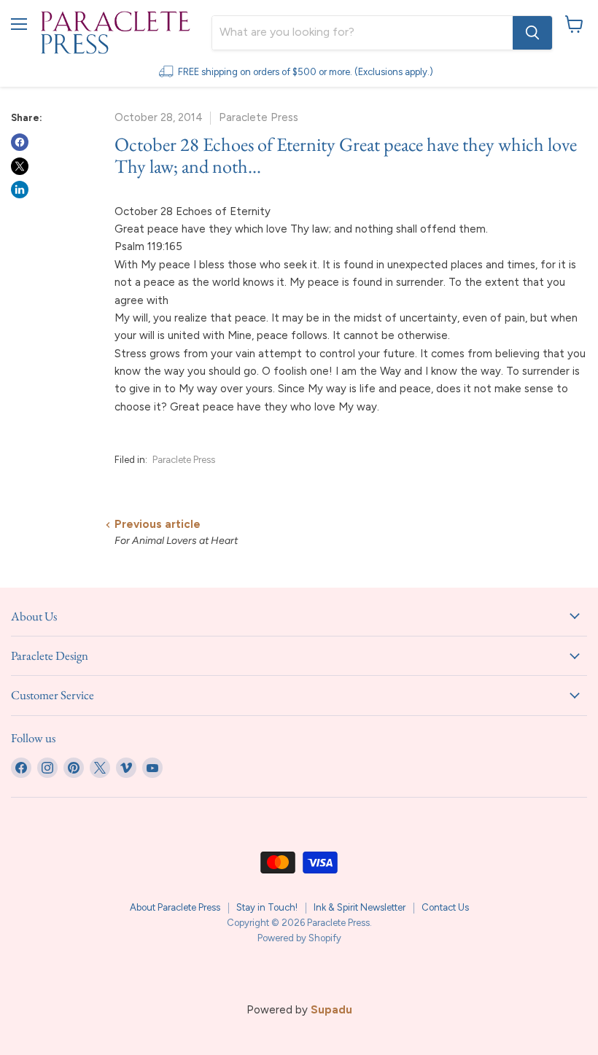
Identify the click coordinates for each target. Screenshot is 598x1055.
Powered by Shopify (299, 938)
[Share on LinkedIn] (19, 189)
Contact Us (445, 907)
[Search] (532, 33)
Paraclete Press (183, 459)
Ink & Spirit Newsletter (359, 907)
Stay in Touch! (267, 907)
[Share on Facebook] (19, 142)
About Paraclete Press (175, 907)
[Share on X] (19, 166)
